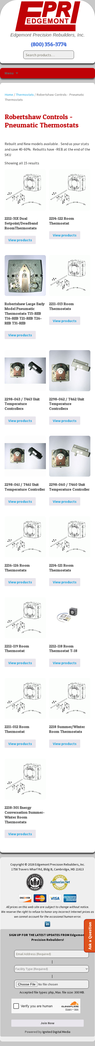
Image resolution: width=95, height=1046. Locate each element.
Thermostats (25, 95)
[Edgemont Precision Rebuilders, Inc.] (47, 16)
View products (20, 240)
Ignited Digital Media (56, 1032)
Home (9, 95)
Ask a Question (89, 936)
